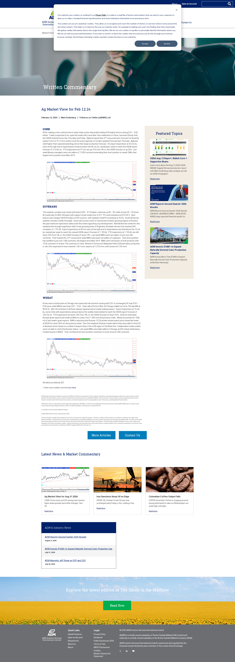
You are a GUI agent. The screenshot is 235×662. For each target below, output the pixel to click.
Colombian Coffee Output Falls (164, 496)
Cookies (97, 650)
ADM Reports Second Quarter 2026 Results (65, 537)
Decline (167, 43)
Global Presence (75, 634)
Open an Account (189, 4)
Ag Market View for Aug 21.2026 (61, 496)
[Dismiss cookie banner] (176, 10)
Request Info (73, 641)
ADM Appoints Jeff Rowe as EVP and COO (65, 560)
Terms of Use (99, 644)
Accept (145, 43)
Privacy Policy (99, 634)
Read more (155, 179)
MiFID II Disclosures (102, 647)
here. (74, 388)
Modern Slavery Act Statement (102, 654)
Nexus (174, 4)
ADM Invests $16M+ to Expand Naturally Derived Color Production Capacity (168, 250)
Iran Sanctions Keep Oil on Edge (113, 496)
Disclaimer (98, 637)
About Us (72, 644)
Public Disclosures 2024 (104, 641)
